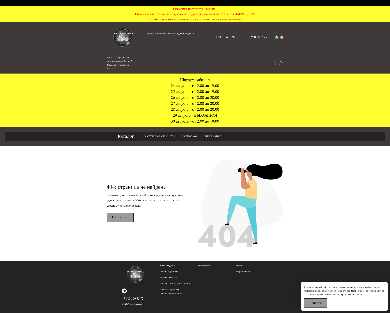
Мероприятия (243, 271)
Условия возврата (168, 277)
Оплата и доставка (169, 271)
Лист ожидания (167, 265)
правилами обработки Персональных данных (339, 294)
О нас (239, 265)
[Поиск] (274, 63)
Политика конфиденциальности (175, 283)
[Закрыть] (384, 285)
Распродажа (204, 265)
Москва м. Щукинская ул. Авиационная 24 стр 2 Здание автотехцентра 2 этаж (119, 63)
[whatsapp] (276, 37)
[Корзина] (281, 63)
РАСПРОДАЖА (190, 136)
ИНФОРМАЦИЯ (212, 136)
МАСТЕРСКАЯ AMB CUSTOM (160, 136)
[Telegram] (124, 290)
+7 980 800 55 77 (132, 298)
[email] (281, 37)
